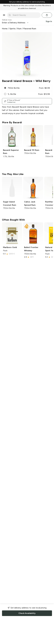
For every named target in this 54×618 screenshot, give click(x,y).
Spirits (12, 28)
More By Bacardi (12, 122)
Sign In (49, 21)
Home (4, 28)
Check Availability (27, 613)
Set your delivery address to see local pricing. (27, 2)
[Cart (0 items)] (47, 15)
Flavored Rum (29, 28)
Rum (19, 28)
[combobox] (26, 15)
